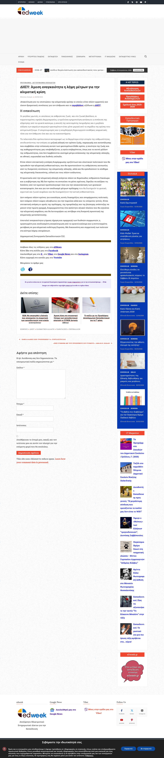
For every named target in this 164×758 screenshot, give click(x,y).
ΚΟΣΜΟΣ (32, 2)
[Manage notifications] (4, 749)
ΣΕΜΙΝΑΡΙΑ (80, 56)
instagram (142, 714)
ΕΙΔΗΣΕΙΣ (134, 305)
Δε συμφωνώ (146, 749)
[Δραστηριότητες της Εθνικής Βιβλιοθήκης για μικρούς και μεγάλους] (132, 360)
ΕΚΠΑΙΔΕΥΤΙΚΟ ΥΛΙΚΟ (127, 56)
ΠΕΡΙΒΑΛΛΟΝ (74, 329)
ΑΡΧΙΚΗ (21, 56)
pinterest (132, 723)
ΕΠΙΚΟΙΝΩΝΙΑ (50, 2)
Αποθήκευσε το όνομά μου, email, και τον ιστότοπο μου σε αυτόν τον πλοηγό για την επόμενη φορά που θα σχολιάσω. (36, 443)
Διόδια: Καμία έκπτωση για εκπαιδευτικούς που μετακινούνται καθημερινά (55, 70)
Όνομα (20, 403)
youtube (121, 723)
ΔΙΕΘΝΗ (40, 2)
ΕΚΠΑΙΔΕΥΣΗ (53, 56)
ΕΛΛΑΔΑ (21, 62)
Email (20, 414)
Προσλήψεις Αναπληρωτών (132, 97)
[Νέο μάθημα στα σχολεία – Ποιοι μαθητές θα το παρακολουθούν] (96, 70)
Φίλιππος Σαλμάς (26, 97)
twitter (132, 714)
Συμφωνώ (129, 749)
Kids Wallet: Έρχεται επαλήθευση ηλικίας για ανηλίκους (131, 236)
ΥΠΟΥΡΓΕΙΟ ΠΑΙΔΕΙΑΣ (36, 56)
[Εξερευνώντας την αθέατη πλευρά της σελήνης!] (132, 327)
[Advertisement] (82, 35)
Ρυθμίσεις (89, 756)
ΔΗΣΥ (32, 329)
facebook (121, 714)
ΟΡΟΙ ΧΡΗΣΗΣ (62, 2)
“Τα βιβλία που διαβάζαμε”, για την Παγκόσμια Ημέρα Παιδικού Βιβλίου (132, 414)
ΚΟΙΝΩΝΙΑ (134, 266)
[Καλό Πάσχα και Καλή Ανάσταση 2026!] (132, 294)
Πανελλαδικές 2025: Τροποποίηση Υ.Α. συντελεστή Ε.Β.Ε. (44, 339)
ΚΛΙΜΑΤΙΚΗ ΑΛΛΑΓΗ (45, 329)
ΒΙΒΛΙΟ (133, 372)
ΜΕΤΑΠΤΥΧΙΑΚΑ (95, 56)
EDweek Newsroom (127, 315)
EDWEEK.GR (124, 199)
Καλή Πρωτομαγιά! (128, 202)
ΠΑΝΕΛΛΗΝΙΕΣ (67, 56)
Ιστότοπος (21, 425)
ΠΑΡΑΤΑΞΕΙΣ (61, 329)
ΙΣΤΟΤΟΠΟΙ (22, 2)
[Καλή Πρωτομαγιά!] (132, 187)
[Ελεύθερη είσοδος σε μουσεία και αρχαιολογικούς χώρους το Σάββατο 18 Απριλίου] (132, 254)
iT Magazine (110, 56)
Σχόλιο (20, 367)
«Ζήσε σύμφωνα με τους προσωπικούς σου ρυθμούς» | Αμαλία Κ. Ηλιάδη (81, 343)
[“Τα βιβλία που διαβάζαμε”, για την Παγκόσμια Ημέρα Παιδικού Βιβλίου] (132, 397)
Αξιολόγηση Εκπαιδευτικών (132, 89)
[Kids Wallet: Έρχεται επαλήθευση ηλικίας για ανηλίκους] (132, 218)
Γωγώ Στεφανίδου (126, 206)
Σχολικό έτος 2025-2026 (132, 105)
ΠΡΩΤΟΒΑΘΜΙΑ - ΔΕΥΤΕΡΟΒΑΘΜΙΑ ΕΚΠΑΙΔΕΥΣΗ (37, 83)
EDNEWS (24, 329)
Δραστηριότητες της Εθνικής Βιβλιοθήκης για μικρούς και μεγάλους (131, 378)
